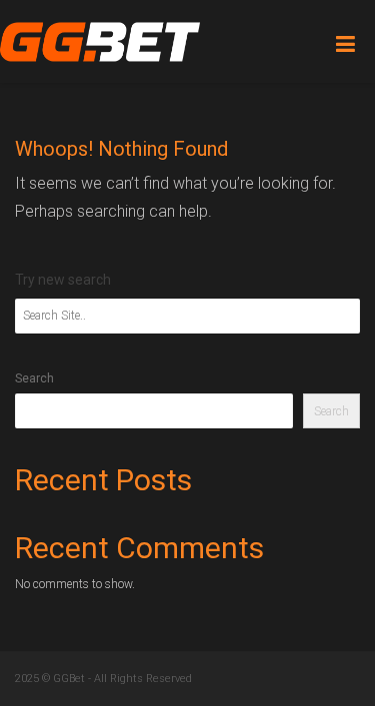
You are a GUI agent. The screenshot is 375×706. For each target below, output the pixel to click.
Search (34, 378)
